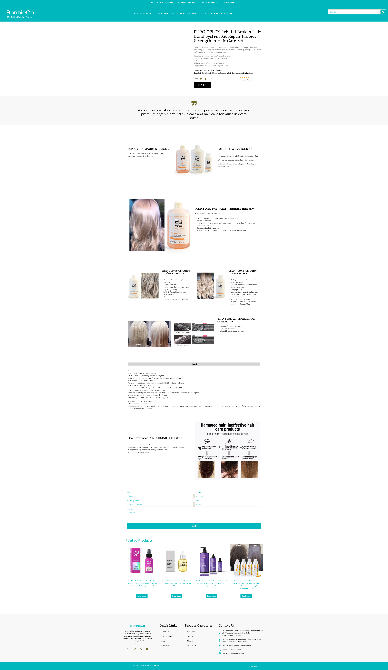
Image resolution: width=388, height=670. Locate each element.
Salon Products (247, 73)
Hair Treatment (234, 73)
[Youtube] (147, 649)
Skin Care (150, 14)
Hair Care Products (219, 73)
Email (197, 501)
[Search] (383, 12)
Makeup (190, 641)
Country (198, 492)
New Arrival (191, 646)
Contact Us (216, 14)
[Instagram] (210, 79)
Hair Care (162, 14)
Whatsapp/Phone (133, 501)
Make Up (174, 14)
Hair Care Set (216, 71)
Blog (207, 14)
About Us (184, 14)
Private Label (197, 14)
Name (129, 492)
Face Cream (139, 14)
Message (130, 509)
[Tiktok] (206, 79)
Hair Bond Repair (204, 73)
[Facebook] (201, 79)
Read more (142, 596)
